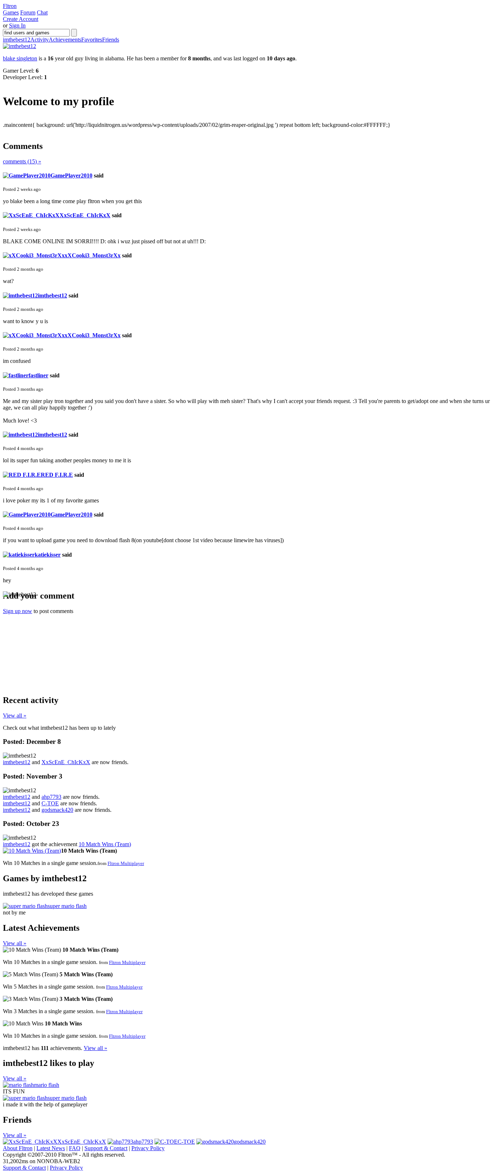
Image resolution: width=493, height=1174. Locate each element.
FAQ (74, 1148)
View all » (14, 715)
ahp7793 (51, 797)
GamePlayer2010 (71, 175)
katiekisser (48, 555)
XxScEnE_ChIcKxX (85, 215)
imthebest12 (16, 40)
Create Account (20, 19)
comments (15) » (22, 161)
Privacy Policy (148, 1148)
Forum (27, 12)
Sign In (17, 25)
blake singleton (20, 58)
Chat (42, 12)
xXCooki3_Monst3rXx (93, 255)
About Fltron (17, 1148)
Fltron (10, 6)
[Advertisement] (57, 643)
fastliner (38, 375)
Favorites (91, 40)
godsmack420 (57, 810)
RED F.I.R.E (57, 475)
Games (11, 12)
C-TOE (50, 803)
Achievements (65, 40)
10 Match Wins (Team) (105, 844)
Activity (39, 40)
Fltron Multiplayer (126, 863)
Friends (110, 40)
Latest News (50, 1148)
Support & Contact (105, 1148)
